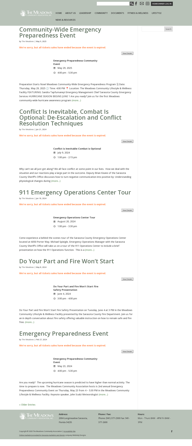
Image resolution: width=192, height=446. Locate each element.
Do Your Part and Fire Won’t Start (66, 261)
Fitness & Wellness (138, 13)
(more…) (76, 100)
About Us (70, 13)
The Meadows (28, 41)
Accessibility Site (69, 431)
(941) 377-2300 (113, 418)
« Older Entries (27, 404)
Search (168, 29)
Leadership (85, 13)
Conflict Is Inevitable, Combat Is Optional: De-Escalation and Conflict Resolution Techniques (70, 117)
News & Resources (65, 20)
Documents (117, 13)
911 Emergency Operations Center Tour (75, 192)
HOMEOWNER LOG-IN (161, 3)
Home (59, 13)
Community (101, 13)
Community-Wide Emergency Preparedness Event (60, 32)
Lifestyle (156, 13)
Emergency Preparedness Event (63, 333)
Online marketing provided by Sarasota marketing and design (42, 435)
